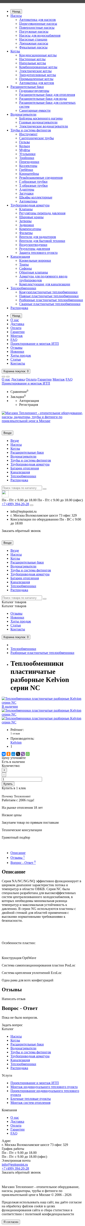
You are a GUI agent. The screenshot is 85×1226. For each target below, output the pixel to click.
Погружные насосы (33, 31)
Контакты (17, 363)
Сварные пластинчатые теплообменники (49, 304)
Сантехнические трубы (36, 138)
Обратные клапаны (33, 272)
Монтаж (16, 336)
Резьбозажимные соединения (41, 177)
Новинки (17, 351)
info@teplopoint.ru (15, 1164)
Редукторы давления (34, 249)
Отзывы (16, 347)
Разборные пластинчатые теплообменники (51, 300)
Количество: (11, 766)
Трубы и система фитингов (30, 130)
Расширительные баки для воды (43, 98)
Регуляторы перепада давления (42, 213)
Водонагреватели (23, 114)
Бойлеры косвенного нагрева (41, 118)
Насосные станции (33, 39)
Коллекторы (28, 166)
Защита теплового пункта (38, 252)
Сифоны (25, 268)
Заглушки (26, 193)
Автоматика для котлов (36, 83)
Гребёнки (26, 170)
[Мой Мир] (13, 754)
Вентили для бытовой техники (42, 241)
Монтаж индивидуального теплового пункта (44, 1087)
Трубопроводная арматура (29, 205)
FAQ (13, 340)
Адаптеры (26, 189)
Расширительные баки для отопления (47, 95)
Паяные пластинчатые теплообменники (49, 296)
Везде (14, 440)
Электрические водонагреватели (43, 126)
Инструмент (28, 134)
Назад (16, 11)
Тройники (26, 158)
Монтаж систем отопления (30, 1102)
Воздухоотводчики (33, 245)
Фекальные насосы (33, 47)
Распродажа (19, 308)
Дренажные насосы (33, 43)
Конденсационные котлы (38, 55)
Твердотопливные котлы (37, 75)
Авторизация (29, 401)
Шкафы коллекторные (35, 197)
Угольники (27, 154)
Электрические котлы (35, 71)
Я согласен (10, 1222)
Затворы (25, 221)
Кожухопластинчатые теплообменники (48, 292)
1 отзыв (15, 733)
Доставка (17, 324)
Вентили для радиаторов (37, 237)
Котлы (15, 51)
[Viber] (23, 754)
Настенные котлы (32, 59)
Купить (8, 784)
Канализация (20, 256)
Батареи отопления (24, 468)
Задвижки (26, 225)
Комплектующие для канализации (44, 284)
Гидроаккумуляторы (34, 91)
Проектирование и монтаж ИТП (34, 343)
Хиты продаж (20, 355)
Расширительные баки (27, 87)
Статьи (15, 359)
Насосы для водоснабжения (39, 35)
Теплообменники (23, 288)
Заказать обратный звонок (21, 531)
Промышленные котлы (36, 79)
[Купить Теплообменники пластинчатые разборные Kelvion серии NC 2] (42, 722)
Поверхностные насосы (36, 27)
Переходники (29, 162)
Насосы (16, 16)
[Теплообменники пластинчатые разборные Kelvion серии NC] (42, 714)
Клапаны (26, 209)
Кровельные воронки (35, 260)
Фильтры (26, 233)
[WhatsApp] (28, 754)
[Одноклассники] (8, 754)
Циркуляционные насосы (38, 23)
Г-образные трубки (33, 181)
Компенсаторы (30, 229)
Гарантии (17, 332)
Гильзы (24, 142)
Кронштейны (29, 173)
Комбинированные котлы (38, 67)
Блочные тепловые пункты (30, 1099)
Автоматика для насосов (37, 19)
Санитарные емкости (35, 110)
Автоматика (28, 201)
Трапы (24, 264)
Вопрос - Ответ (23, 862)
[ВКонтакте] (4, 754)
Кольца (24, 146)
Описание (18, 853)
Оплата (15, 328)
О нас (14, 320)
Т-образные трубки (33, 185)
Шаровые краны (31, 217)
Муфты (24, 150)
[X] (18, 754)
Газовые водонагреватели (38, 122)
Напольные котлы (32, 63)
